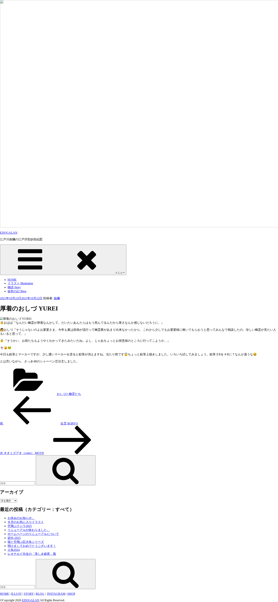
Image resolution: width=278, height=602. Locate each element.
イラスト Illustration (20, 283)
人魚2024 (14, 549)
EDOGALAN (8, 232)
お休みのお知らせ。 (21, 518)
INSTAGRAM (56, 593)
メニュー (120, 272)
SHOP (71, 593)
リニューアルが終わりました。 (29, 530)
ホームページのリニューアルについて (33, 534)
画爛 (57, 298)
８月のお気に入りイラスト (26, 522)
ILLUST (16, 593)
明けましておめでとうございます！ (32, 545)
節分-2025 (14, 537)
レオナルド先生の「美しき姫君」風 (32, 553)
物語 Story (14, 287)
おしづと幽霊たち (69, 394)
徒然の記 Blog (17, 291)
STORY (29, 593)
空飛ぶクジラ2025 (20, 526)
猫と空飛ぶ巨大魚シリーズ (26, 541)
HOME (12, 279)
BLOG (40, 593)
